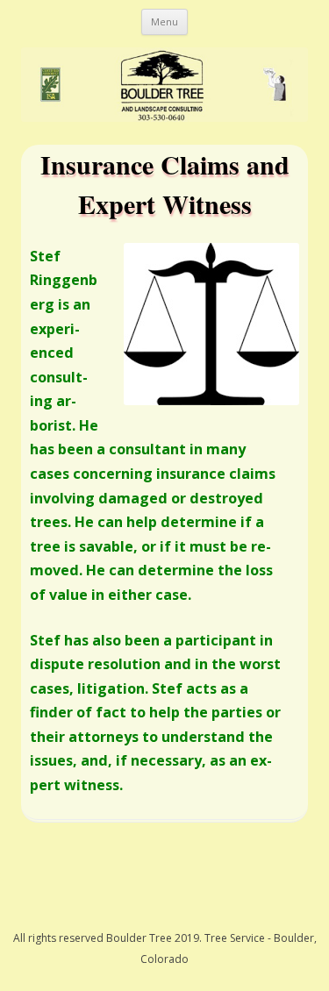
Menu (164, 21)
